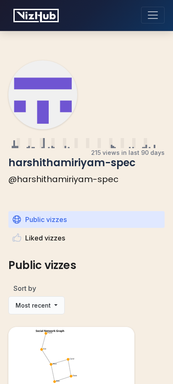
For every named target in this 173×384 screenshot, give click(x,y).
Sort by (24, 288)
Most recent (34, 305)
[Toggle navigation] (153, 15)
